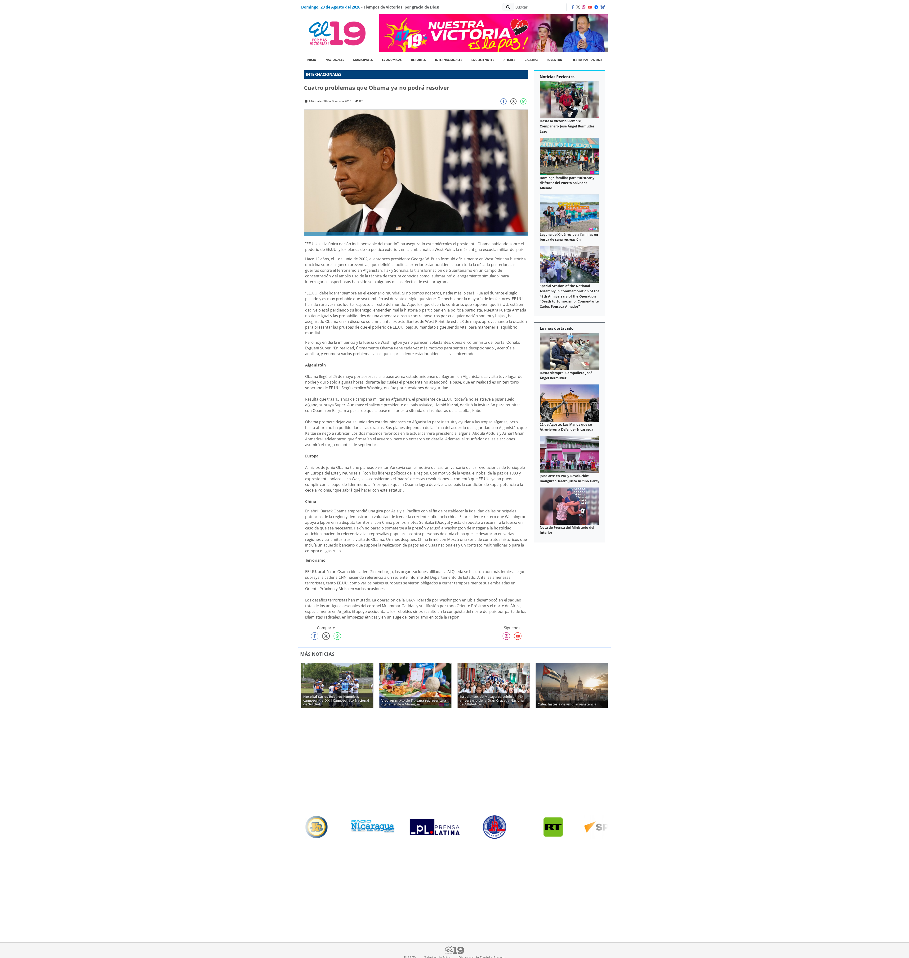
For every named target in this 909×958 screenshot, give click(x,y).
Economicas (392, 60)
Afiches (509, 60)
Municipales (363, 60)
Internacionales (448, 60)
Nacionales (334, 60)
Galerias (531, 60)
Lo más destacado (557, 328)
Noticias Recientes (557, 76)
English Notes (482, 60)
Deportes (418, 60)
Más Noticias (317, 654)
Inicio (311, 60)
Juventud (554, 60)
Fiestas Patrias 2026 (586, 60)
